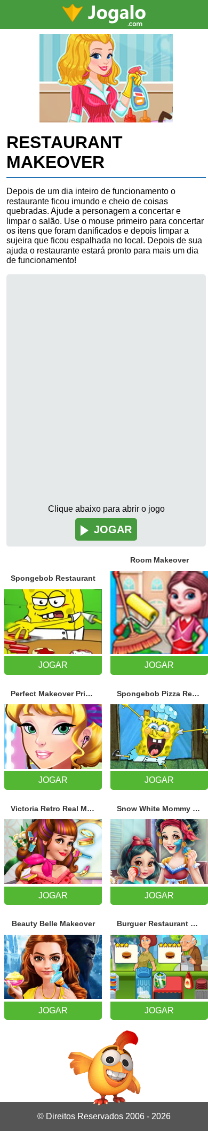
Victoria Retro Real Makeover (56, 808)
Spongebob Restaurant (53, 578)
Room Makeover (159, 560)
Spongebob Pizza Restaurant (162, 693)
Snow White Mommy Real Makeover (162, 808)
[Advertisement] (104, 394)
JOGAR (113, 529)
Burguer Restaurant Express (162, 923)
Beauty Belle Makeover (53, 923)
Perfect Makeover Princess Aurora (56, 693)
